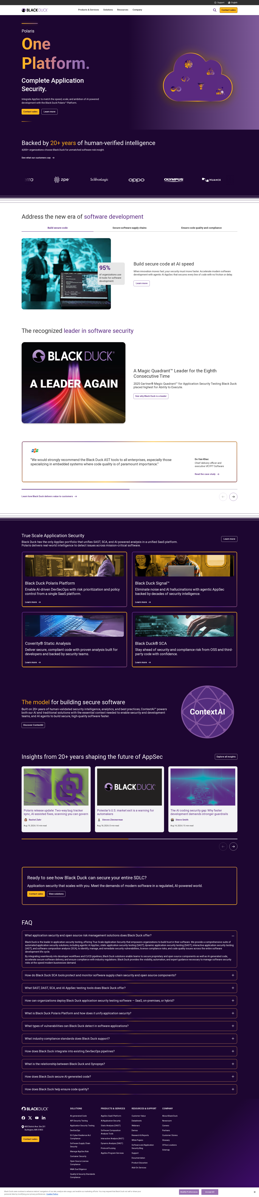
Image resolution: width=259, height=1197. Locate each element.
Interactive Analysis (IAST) (112, 1138)
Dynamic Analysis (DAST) (112, 1143)
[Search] (215, 10)
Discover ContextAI (33, 725)
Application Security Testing (82, 1126)
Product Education (140, 1163)
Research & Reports (140, 1135)
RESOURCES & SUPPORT (144, 1108)
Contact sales (228, 10)
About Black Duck (170, 1116)
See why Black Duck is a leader (151, 396)
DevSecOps (75, 1130)
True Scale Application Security (109, 942)
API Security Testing (79, 1121)
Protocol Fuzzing (108, 1148)
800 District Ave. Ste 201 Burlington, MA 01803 (35, 1128)
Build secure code (58, 227)
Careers (165, 1126)
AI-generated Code (78, 1116)
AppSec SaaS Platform (111, 1116)
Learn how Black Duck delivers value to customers (47, 496)
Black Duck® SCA (151, 643)
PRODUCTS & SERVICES (113, 1108)
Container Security (78, 1156)
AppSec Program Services (112, 1153)
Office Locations (169, 1145)
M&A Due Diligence (78, 1169)
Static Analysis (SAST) (111, 1126)
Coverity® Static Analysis (48, 643)
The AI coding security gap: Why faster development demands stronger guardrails (199, 812)
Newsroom (167, 1121)
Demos (135, 1130)
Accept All (209, 1192)
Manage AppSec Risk (79, 1151)
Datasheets (137, 1121)
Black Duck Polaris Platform (50, 583)
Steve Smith (182, 819)
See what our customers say (36, 158)
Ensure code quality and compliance (201, 227)
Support (220, 2)
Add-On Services (139, 1168)
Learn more (49, 111)
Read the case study (205, 474)
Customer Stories (170, 1135)
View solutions (56, 894)
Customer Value (139, 1116)
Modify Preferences (189, 1192)
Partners (166, 1130)
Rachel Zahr (35, 819)
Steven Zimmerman (112, 819)
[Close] (255, 1192)
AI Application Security (111, 1121)
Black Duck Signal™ (152, 583)
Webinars (136, 1126)
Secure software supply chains (129, 227)
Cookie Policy (52, 1194)
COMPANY (167, 1108)
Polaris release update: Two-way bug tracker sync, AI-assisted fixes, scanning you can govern (56, 812)
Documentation (138, 1158)
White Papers (137, 1140)
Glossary (166, 1140)
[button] (233, 497)
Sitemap (166, 1150)
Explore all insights (226, 756)
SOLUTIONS (76, 1108)
